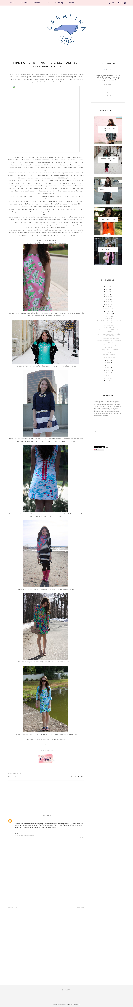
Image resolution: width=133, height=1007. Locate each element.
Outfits (24, 3)
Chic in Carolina (18, 820)
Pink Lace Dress (109, 347)
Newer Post (12, 907)
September (108, 314)
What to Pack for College (109, 345)
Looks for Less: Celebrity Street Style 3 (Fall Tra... (109, 321)
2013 (108, 380)
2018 (107, 297)
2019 (107, 294)
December (108, 306)
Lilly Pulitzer (16, 74)
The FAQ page (15, 196)
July (108, 360)
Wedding (59, 3)
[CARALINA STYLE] (66, 32)
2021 (108, 289)
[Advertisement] (46, 884)
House (71, 3)
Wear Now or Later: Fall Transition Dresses (109, 330)
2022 (108, 287)
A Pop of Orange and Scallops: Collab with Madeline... (109, 335)
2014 (107, 378)
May (108, 365)
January (108, 375)
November (108, 309)
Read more (108, 85)
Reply (82, 838)
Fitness (36, 3)
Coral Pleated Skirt (109, 357)
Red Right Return (109, 325)
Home (46, 907)
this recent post (30, 734)
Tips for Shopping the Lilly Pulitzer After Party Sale (46, 64)
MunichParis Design (74, 1004)
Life (47, 3)
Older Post (80, 907)
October (109, 311)
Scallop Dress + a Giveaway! (109, 350)
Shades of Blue (109, 318)
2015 (107, 304)
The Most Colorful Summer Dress (109, 338)
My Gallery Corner (109, 327)
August (108, 316)
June (108, 363)
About (12, 3)
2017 (107, 299)
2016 (107, 302)
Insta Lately (109, 352)
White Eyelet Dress (109, 355)
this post (45, 313)
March (108, 370)
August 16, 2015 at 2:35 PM (33, 820)
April (108, 368)
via (46, 154)
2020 (108, 292)
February (108, 372)
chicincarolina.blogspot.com (24, 835)
